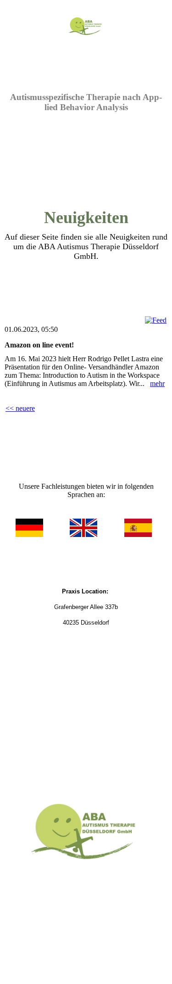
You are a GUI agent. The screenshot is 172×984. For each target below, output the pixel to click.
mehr (157, 383)
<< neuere (20, 408)
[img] (86, 23)
